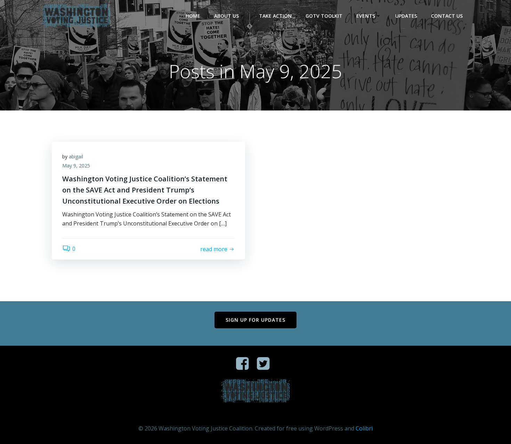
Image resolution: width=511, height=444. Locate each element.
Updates (406, 16)
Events (365, 16)
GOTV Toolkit (324, 16)
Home (193, 16)
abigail (76, 156)
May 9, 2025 (76, 165)
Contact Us (447, 16)
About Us (226, 16)
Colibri (364, 428)
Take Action (275, 16)
